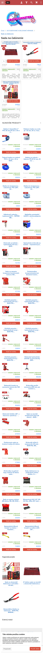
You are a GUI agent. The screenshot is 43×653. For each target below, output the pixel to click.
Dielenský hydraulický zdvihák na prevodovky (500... (32, 358)
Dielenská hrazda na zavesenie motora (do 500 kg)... (11, 387)
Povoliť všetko (35, 649)
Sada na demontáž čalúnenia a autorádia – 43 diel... (11, 583)
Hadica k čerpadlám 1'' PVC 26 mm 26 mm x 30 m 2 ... (11, 130)
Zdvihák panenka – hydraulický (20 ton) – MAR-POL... (32, 301)
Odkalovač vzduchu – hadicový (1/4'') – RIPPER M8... (11, 216)
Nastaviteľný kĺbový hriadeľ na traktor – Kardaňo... (11, 527)
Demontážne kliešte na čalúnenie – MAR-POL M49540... (11, 610)
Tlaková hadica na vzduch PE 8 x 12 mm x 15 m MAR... (11, 159)
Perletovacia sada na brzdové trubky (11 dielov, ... (11, 444)
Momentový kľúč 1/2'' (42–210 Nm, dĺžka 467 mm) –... (32, 500)
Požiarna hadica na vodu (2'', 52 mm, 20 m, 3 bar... (32, 129)
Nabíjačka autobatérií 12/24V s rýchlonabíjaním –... (32, 216)
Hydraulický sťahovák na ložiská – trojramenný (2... (32, 243)
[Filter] (26, 2)
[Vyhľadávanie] (31, 2)
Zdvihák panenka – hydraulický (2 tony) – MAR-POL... (11, 330)
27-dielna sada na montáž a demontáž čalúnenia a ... (32, 583)
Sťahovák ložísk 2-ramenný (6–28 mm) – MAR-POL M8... (32, 444)
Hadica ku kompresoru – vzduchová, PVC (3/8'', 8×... (11, 187)
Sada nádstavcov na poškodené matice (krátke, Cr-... (32, 472)
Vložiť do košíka (13, 61)
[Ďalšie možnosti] (41, 2)
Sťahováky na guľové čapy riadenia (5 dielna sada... (11, 472)
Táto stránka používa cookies (13, 634)
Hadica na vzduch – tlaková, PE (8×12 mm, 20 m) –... (32, 159)
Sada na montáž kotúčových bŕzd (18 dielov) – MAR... (32, 415)
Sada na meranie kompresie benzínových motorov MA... (11, 273)
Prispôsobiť (7, 649)
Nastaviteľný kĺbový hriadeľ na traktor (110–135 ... (32, 527)
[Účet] (21, 2)
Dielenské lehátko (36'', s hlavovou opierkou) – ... (11, 414)
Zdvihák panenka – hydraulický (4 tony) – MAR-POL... (32, 330)
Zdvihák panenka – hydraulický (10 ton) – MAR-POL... (11, 301)
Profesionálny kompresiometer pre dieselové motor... (32, 273)
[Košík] (36, 2)
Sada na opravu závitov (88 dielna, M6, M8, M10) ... (11, 500)
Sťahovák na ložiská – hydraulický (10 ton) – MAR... (11, 244)
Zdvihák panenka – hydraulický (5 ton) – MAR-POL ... (11, 358)
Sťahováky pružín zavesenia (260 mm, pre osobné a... (32, 387)
